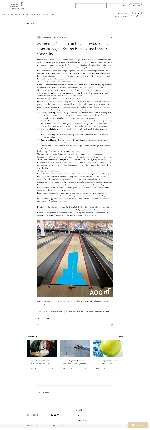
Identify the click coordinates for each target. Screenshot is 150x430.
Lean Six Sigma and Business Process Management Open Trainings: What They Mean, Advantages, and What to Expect (41, 362)
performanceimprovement (74, 311)
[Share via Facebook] (38, 319)
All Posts (30, 23)
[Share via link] (53, 319)
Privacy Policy (81, 420)
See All (120, 336)
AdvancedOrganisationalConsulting (97, 311)
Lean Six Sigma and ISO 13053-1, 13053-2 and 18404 (108, 362)
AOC (78, 415)
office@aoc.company (121, 16)
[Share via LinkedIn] (48, 319)
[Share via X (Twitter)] (43, 319)
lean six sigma (43, 311)
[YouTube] (138, 13)
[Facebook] (132, 13)
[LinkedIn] (135, 13)
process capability (56, 311)
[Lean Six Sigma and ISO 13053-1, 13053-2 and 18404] (108, 348)
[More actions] (111, 37)
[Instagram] (142, 13)
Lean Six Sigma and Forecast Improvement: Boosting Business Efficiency (75, 362)
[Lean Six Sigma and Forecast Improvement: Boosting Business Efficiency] (75, 348)
